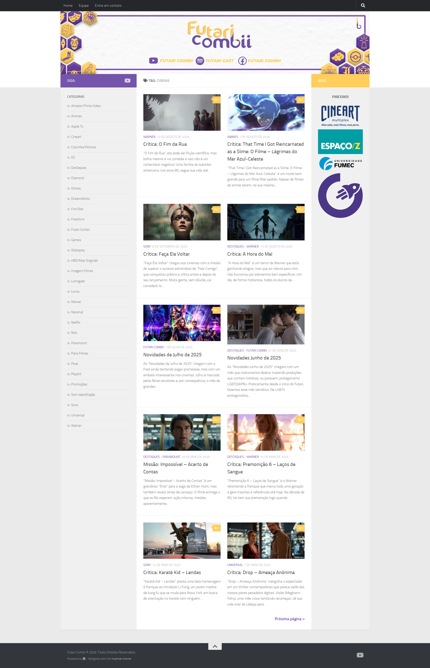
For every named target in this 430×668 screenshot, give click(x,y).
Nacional (77, 312)
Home (68, 5)
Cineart (76, 137)
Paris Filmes (79, 353)
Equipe (84, 5)
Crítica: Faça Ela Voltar (166, 254)
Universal (235, 565)
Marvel (76, 302)
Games (76, 240)
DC (73, 157)
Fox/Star (77, 209)
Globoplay (78, 250)
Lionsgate (78, 281)
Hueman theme (121, 658)
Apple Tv (77, 126)
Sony (147, 246)
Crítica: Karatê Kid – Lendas (172, 572)
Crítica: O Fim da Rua (165, 144)
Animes (232, 137)
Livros (75, 291)
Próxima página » (290, 618)
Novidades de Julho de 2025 (172, 355)
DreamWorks (80, 199)
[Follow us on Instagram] (120, 81)
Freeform (78, 219)
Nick (74, 333)
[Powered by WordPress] (84, 658)
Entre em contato (108, 5)
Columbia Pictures (83, 147)
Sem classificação (83, 395)
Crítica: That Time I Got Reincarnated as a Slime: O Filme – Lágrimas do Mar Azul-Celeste (265, 151)
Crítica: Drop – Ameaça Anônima (261, 572)
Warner (149, 137)
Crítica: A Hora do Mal (249, 254)
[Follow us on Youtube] (127, 80)
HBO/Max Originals (84, 261)
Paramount (171, 457)
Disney (76, 188)
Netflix (75, 322)
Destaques (235, 246)
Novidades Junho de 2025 (254, 358)
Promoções (79, 384)
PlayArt (76, 374)
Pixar (74, 364)
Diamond (77, 178)
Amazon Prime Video (86, 106)
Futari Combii (153, 347)
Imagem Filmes (82, 271)
